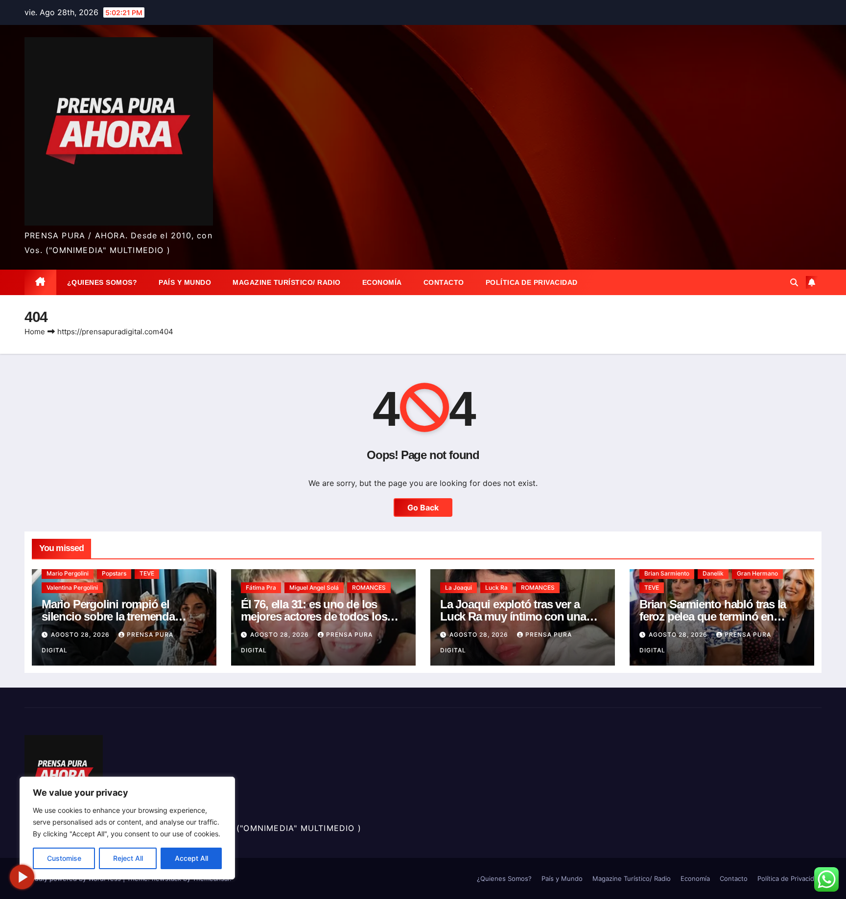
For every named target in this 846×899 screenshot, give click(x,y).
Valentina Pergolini (72, 587)
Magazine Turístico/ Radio (287, 282)
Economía (382, 282)
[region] (127, 828)
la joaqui (458, 587)
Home (34, 331)
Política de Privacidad (532, 282)
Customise (64, 858)
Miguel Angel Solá (314, 587)
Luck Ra (496, 587)
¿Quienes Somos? (102, 282)
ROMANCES (369, 587)
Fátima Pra (261, 587)
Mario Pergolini (68, 573)
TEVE (147, 573)
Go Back (423, 507)
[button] (794, 282)
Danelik (713, 573)
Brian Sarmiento (666, 573)
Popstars (114, 573)
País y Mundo (185, 282)
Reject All (128, 858)
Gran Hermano (757, 573)
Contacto (443, 282)
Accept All (191, 858)
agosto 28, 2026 (81, 634)
